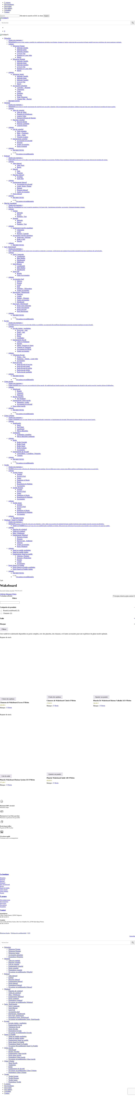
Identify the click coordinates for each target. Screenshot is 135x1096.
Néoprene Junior (14, 953)
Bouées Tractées (13, 1051)
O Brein (9, 708)
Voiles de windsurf (14, 993)
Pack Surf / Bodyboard (16, 1015)
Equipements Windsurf (16, 997)
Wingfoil (2, 879)
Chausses (7, 613)
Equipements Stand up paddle (18, 1040)
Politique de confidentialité (18, 933)
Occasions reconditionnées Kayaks (20, 1033)
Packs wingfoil (13, 968)
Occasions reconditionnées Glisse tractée (21, 1059)
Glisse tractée (9, 591)
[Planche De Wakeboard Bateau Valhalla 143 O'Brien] (114, 664)
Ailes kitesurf (12, 976)
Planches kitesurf (14, 979)
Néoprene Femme (14, 949)
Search (46, 16)
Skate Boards (12, 1063)
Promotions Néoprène (15, 957)
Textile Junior (13, 1080)
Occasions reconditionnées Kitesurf (20, 987)
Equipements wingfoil (15, 966)
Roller (10, 1067)
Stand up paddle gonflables (17, 1036)
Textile (2, 893)
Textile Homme (13, 1078)
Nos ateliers (3, 905)
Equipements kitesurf (15, 981)
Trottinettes (12, 1065)
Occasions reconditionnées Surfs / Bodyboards (23, 1019)
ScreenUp (132, 936)
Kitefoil (11, 978)
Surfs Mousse (13, 1008)
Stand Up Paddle (4, 888)
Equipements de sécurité (16, 1069)
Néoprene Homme (14, 951)
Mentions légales (5, 933)
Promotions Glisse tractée (16, 1057)
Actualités (3, 906)
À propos (7, 1084)
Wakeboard (12, 1050)
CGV (28, 933)
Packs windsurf (13, 998)
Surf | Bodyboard (5, 884)
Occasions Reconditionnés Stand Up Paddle (23, 1046)
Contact (6, 1093)
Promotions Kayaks (15, 1031)
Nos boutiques (4, 901)
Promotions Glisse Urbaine (17, 1072)
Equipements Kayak (15, 1025)
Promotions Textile (14, 1082)
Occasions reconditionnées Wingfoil (20, 972)
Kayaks (6, 1021)
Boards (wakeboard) (11, 610)
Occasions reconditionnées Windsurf (20, 1002)
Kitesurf (2, 881)
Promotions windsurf (15, 1000)
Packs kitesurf (13, 983)
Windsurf (2, 883)
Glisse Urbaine (9, 1061)
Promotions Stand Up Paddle (18, 1044)
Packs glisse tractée (14, 1055)
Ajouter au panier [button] (101, 697)
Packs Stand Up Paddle (16, 1042)
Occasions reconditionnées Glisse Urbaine (22, 1070)
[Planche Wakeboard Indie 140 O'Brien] (67, 741)
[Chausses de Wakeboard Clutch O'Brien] (67, 664)
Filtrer (4, 629)
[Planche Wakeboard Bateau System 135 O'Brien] (21, 743)
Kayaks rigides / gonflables (17, 1023)
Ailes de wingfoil (14, 960)
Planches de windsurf (15, 991)
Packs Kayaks (13, 1029)
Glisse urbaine (4, 891)
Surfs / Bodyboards (10, 1004)
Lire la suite (6, 776)
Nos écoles (3, 903)
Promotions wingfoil (15, 970)
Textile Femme (13, 1076)
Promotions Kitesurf (15, 985)
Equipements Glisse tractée (17, 1053)
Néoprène (2, 878)
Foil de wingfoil (13, 964)
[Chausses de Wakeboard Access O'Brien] (21, 666)
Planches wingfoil (14, 962)
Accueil (2, 591)
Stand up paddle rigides (16, 1038)
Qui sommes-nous (5, 900)
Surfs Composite (14, 1006)
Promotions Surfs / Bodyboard (18, 1017)
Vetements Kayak (14, 1027)
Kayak (2, 886)
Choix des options (8, 699)
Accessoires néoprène (15, 955)
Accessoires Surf (14, 1012)
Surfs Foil (11, 1010)
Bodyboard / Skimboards (16, 1014)
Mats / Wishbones (14, 995)
